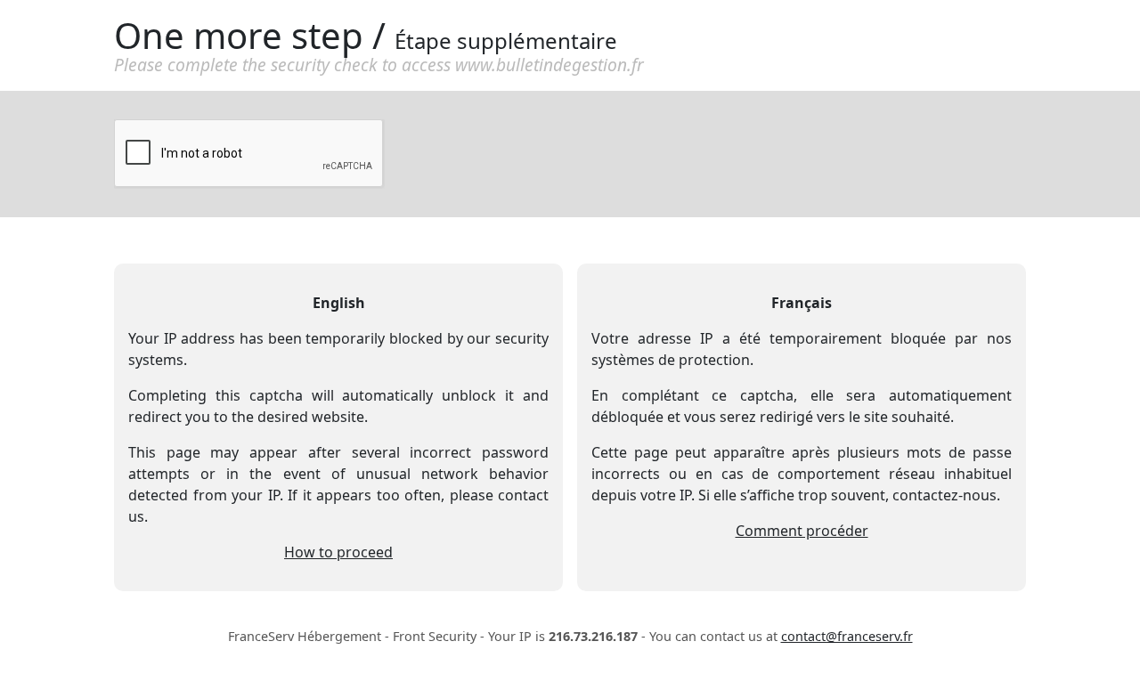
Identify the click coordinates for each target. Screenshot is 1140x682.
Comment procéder (802, 530)
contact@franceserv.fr (847, 636)
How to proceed (338, 552)
